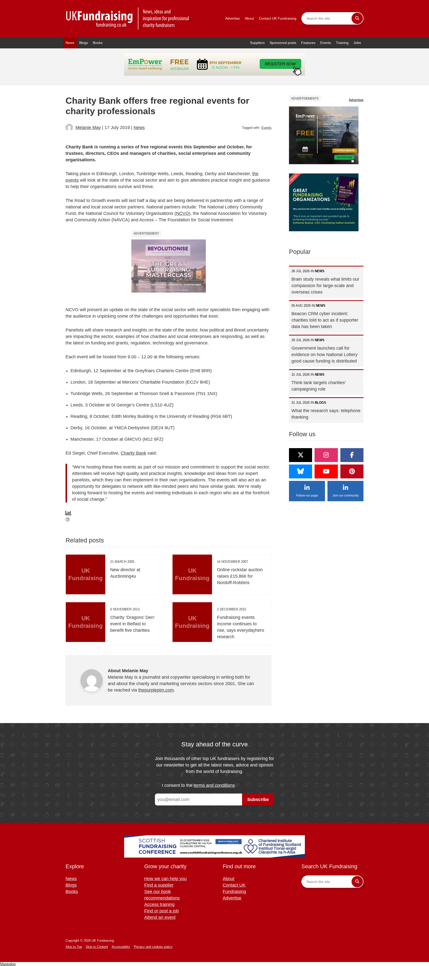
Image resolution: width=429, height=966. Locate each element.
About (249, 18)
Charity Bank (133, 453)
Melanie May (88, 127)
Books (98, 43)
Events (325, 43)
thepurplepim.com (156, 690)
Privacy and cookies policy (153, 947)
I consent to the (198, 785)
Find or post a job (161, 910)
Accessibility (121, 947)
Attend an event (160, 917)
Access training (159, 904)
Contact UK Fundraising (277, 18)
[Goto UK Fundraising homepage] (128, 18)
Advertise (232, 18)
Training (342, 43)
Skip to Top (74, 947)
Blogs (83, 43)
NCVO (182, 213)
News (70, 43)
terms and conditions (214, 785)
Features (308, 43)
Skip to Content (97, 947)
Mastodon (8, 964)
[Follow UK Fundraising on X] (300, 455)
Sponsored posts (283, 43)
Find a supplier (159, 885)
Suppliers (257, 43)
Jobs (357, 43)
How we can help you (165, 878)
